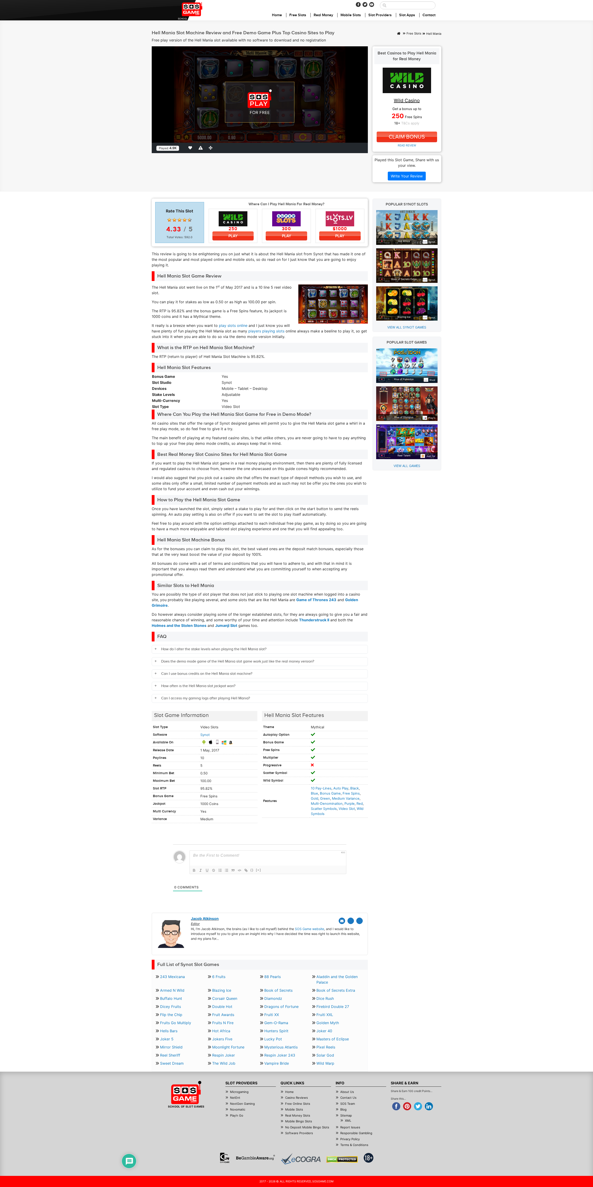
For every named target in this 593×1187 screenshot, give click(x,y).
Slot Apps (407, 15)
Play (233, 236)
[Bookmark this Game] (191, 148)
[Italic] (200, 870)
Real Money (323, 15)
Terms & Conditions (354, 1145)
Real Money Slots (297, 1115)
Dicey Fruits (170, 1006)
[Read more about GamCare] (225, 1158)
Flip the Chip (171, 1014)
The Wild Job (223, 1063)
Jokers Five (222, 1039)
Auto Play (340, 788)
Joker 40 (324, 1031)
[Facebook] (358, 4)
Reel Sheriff (170, 1055)
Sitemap (346, 1115)
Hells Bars (168, 1031)
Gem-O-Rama (276, 1022)
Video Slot (347, 809)
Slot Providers (380, 15)
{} (252, 870)
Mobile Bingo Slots (298, 1121)
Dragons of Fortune (281, 1006)
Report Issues (350, 1127)
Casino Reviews (296, 1097)
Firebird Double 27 (332, 1006)
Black (354, 788)
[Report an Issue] (201, 148)
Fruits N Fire (222, 1022)
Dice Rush (325, 998)
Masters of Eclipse (332, 1039)
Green (325, 798)
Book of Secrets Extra (335, 990)
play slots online (233, 325)
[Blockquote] (233, 870)
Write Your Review (407, 176)
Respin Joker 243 (279, 1055)
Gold (314, 798)
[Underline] (207, 870)
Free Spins (351, 793)
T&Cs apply (410, 123)
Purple (349, 804)
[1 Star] (169, 220)
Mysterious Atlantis (281, 1047)
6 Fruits (218, 976)
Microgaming (239, 1092)
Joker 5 (166, 1039)
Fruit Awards (223, 1014)
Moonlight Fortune (228, 1047)
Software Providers (299, 1133)
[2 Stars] (174, 220)
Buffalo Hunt (171, 998)
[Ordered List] (220, 870)
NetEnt (235, 1097)
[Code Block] (239, 870)
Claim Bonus (407, 137)
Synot (205, 735)
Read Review (407, 145)
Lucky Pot (273, 1039)
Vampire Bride (276, 1063)
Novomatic (237, 1109)
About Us (347, 1092)
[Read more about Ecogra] (301, 1159)
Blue (314, 793)
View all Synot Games (406, 327)
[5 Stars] (190, 220)
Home (277, 15)
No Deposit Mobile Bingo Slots (307, 1127)
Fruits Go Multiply (175, 1022)
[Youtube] (371, 4)
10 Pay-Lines (321, 788)
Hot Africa (221, 1031)
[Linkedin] (359, 921)
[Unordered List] (226, 870)
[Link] (246, 870)
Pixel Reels (325, 1047)
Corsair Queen (224, 998)
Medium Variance (346, 798)
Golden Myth (327, 1022)
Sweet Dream (172, 1063)
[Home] (399, 34)
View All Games (407, 466)
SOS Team (347, 1103)
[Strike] (213, 870)
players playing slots (266, 331)
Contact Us (348, 1097)
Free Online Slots (297, 1103)
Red (359, 804)
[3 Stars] (179, 220)
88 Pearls (272, 976)
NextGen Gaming (242, 1103)
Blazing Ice (221, 990)
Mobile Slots (351, 15)
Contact (429, 15)
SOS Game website (309, 929)
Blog (343, 1109)
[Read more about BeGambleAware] (255, 1158)
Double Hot (222, 1006)
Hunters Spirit (276, 1031)
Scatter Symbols (324, 809)
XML (348, 1120)
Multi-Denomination (327, 804)
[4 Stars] (185, 220)
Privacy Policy (350, 1139)
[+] (258, 870)
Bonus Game (330, 793)
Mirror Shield (171, 1047)
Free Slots (297, 15)
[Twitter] (365, 4)
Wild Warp (325, 1063)
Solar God (325, 1055)
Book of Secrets (278, 990)
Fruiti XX (271, 1014)
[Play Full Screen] (211, 148)
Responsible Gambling (356, 1133)
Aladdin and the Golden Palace (337, 979)
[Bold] (194, 870)
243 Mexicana (172, 976)
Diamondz (273, 998)
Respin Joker (223, 1055)
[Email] (342, 921)
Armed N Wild (172, 990)
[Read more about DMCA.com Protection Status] (342, 1159)
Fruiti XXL (324, 1014)
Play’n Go (236, 1115)
